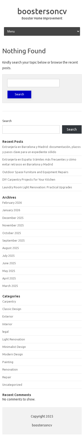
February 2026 (12, 202)
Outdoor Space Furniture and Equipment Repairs (35, 172)
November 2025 (13, 225)
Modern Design (12, 354)
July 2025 (8, 255)
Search (7, 120)
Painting (7, 362)
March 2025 (10, 285)
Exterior (7, 316)
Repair (6, 377)
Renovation (10, 369)
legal (5, 331)
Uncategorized (12, 384)
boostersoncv (42, 11)
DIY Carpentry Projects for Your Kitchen (28, 179)
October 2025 (11, 233)
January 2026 (11, 210)
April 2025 (9, 278)
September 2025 (13, 240)
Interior (7, 324)
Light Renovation (13, 339)
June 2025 (9, 263)
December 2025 (13, 217)
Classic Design (11, 309)
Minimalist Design (14, 346)
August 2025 (10, 248)
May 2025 (8, 270)
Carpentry (9, 301)
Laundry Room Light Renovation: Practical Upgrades (37, 187)
